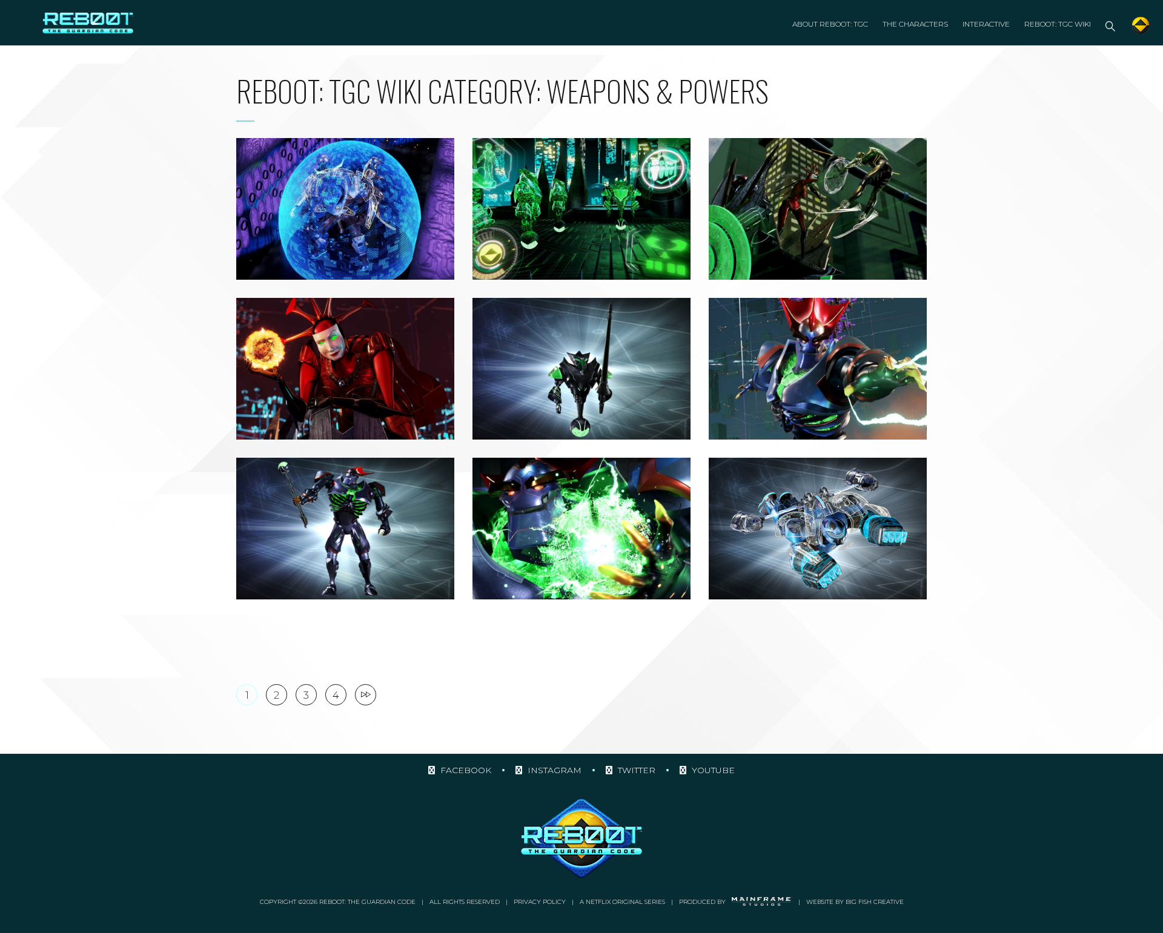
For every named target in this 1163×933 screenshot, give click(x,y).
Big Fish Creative (875, 902)
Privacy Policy (540, 902)
